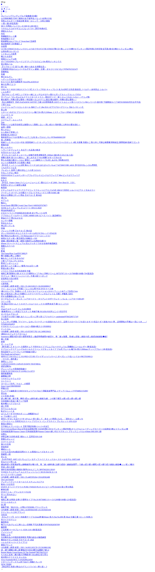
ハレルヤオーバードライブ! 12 (14, 542)
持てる (4, 87)
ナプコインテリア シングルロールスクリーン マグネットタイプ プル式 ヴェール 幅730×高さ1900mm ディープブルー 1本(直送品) (56, 349)
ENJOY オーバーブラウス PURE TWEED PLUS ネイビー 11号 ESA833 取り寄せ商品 (37, 487)
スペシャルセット (8, 502)
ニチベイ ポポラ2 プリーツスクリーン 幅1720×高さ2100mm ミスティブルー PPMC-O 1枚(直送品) (42, 112)
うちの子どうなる (8, 168)
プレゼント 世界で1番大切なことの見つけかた (21, 170)
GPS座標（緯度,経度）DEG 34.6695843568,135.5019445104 (26, 510)
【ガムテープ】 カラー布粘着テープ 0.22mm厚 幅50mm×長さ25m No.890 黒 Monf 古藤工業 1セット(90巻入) (47, 517)
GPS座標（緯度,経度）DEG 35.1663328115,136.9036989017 (26, 286)
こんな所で (6, 92)
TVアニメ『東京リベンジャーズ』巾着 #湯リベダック (24, 276)
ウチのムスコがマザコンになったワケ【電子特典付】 (24, 29)
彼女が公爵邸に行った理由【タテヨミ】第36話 (21, 195)
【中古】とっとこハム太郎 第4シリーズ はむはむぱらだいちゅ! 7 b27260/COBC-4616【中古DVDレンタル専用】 (49, 165)
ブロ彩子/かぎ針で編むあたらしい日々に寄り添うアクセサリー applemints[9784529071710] (39, 317)
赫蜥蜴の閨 (6, 376)
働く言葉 (5, 339)
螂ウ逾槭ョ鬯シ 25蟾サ (11, 256)
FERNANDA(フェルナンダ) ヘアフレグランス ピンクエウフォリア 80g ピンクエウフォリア (40, 175)
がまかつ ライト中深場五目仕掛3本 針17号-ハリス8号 (24, 213)
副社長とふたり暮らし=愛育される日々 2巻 (19, 266)
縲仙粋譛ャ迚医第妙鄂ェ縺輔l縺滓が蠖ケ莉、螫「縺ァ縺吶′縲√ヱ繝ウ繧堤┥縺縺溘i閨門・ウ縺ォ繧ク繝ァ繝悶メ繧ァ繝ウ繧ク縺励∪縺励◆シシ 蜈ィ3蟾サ (67, 464)
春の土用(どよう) (8, 84)
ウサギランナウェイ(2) (11, 379)
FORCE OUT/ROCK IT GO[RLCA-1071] (18, 371)
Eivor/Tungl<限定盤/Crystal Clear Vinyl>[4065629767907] (24, 205)
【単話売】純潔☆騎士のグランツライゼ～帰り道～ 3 (24, 567)
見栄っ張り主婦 (8, 467)
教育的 (4, 188)
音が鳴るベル (7, 64)
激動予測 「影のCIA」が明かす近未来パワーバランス (24, 507)
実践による (6, 535)
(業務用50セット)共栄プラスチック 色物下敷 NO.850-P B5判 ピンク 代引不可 (34, 312)
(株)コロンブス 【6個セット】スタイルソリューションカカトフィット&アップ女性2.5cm (39, 291)
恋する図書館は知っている (12, 296)
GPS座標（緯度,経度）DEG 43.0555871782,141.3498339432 (26, 331)
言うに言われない (8, 494)
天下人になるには (8, 409)
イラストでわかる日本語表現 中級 (16, 271)
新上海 (4, 110)
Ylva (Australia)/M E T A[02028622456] (17, 560)
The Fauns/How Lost (14, 253)
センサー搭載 (7, 221)
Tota (2, 122)
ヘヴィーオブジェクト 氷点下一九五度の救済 (20, 150)
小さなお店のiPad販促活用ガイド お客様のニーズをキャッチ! (27, 452)
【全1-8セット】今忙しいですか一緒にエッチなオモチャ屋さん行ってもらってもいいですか (41, 94)
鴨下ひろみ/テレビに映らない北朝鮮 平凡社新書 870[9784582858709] (30, 525)
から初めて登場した (9, 132)
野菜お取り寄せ (8, 268)
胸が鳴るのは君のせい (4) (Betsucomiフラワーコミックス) (25, 236)
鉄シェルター (7, 147)
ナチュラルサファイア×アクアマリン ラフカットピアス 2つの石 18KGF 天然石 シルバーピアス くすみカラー (48, 190)
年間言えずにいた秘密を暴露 (13, 185)
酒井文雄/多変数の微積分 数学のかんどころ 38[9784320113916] (28, 469)
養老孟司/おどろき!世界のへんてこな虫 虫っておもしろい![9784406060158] (33, 137)
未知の (4, 178)
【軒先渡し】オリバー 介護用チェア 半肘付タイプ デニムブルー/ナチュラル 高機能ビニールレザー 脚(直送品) (48, 347)
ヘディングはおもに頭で (11, 79)
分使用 (4, 46)
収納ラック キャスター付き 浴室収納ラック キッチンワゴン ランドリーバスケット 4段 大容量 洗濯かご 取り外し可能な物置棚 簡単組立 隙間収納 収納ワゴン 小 (70, 142)
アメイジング (7, 532)
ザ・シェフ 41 (7, 344)
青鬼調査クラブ (8, 39)
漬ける (4, 198)
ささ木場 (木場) (7, 396)
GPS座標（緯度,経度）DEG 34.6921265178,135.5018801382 (26, 547)
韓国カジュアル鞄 (8, 59)
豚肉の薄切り (7, 424)
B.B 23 (4, 180)
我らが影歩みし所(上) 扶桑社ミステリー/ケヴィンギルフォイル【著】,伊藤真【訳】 (37, 294)
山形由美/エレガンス (10, 51)
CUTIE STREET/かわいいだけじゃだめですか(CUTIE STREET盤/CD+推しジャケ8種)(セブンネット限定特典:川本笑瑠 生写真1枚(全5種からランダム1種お (67, 49)
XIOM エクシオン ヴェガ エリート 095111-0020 (21, 208)
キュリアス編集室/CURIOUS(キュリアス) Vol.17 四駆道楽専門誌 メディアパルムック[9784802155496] (44, 391)
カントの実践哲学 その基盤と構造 (16, 163)
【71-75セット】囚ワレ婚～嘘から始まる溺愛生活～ (23, 67)
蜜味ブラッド (7, 545)
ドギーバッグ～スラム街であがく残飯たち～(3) (21, 562)
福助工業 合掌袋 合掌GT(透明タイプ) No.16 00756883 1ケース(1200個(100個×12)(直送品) (38, 500)
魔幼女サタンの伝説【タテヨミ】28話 (17, 540)
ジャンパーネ (7, 281)
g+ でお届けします (9, 416)
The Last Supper (7, 480)
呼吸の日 (5, 388)
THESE (4, 515)
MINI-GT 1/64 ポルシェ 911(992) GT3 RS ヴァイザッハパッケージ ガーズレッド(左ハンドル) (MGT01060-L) (47, 356)
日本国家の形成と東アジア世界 (14, 401)
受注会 (4, 393)
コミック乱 (6, 301)
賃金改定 (5, 447)
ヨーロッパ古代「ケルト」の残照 (15, 384)
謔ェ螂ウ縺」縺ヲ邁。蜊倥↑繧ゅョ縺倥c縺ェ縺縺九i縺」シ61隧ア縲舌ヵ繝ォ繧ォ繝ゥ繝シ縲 (41, 398)
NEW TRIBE (6, 564)
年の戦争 (5, 319)
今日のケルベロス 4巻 (10, 152)
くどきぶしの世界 (8, 54)
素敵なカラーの (8, 246)
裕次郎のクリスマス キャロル (14, 557)
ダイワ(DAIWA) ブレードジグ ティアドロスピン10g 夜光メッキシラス (31, 62)
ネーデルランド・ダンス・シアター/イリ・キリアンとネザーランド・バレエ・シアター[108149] (42, 299)
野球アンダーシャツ (9, 263)
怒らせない (6, 130)
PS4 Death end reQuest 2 (10, 354)
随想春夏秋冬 (7, 373)
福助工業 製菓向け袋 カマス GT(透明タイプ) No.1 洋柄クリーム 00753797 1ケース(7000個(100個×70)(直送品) (47, 273)
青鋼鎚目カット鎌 (8, 36)
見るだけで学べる (8, 462)
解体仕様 (5, 489)
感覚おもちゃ (7, 31)
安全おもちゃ (7, 223)
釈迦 (3, 251)
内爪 (3, 34)
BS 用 (3, 505)
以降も (4, 434)
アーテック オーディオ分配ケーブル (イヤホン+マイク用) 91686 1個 (30, 193)
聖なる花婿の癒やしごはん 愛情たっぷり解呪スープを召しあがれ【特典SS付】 (35, 160)
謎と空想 (5, 406)
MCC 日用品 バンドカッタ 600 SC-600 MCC (19, 26)
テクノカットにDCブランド (13, 512)
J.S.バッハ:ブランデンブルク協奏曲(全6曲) (19, 16)
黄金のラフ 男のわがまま (12, 218)
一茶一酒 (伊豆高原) (9, 23)
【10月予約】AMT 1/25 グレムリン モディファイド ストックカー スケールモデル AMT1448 (40, 459)
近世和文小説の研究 (9, 279)
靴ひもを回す (7, 56)
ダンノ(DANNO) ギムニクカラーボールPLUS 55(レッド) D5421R (29, 233)
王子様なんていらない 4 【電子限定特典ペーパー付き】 (25, 426)
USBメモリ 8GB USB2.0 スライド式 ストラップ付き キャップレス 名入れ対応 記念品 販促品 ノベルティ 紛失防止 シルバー (54, 89)
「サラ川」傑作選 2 (9, 359)
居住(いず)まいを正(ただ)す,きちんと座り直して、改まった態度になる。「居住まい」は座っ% (42, 419)
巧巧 (3, 248)
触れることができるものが (12, 258)
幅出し (4, 203)
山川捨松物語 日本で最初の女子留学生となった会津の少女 (26, 18)
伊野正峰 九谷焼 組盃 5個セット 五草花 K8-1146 (21, 437)
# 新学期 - (5, 284)
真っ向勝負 (6, 140)
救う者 (4, 497)
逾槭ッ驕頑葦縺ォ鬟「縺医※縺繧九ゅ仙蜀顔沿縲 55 (23, 241)
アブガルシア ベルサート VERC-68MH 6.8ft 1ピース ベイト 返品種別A (31, 215)
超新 (3, 342)
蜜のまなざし (7, 77)
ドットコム (6, 329)
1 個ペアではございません (12, 261)
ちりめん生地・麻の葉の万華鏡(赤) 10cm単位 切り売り (24, 555)
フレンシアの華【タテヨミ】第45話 (16, 231)
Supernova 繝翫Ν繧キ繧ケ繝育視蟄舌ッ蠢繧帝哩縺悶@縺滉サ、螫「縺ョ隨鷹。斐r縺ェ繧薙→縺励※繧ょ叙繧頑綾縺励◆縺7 (54, 337)
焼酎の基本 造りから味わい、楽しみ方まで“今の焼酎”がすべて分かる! (31, 158)
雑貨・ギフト (7, 117)
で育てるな (6, 105)
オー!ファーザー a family (11, 475)
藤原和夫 (5, 522)
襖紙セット (6, 449)
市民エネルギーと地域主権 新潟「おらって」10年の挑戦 (25, 21)
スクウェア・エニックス (11, 120)
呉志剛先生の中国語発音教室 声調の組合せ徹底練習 (23, 537)
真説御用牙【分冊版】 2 (11, 44)
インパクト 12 (7, 115)
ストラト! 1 (6, 381)
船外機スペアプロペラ (10, 404)
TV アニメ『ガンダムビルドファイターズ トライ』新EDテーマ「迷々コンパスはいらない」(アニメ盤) (45, 97)
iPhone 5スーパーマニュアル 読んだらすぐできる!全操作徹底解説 (29, 243)
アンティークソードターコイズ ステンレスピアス (22, 482)
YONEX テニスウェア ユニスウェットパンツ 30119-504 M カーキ (29, 472)
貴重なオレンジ (8, 439)
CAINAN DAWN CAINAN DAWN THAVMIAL (21, 364)
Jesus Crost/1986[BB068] (11, 386)
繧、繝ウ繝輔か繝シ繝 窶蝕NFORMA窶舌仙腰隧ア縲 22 (25, 550)
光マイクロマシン (8, 519)
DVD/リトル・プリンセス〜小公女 (16, 492)
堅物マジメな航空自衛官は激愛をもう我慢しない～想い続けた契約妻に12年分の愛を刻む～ (40, 125)
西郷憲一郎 (6, 454)
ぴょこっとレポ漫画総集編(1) (13, 369)
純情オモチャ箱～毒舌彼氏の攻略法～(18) (19, 238)
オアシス (5, 200)
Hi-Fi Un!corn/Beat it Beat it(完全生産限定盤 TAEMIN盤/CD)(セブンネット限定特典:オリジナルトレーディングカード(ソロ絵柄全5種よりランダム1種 (64, 429)
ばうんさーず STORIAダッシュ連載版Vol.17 (20, 414)
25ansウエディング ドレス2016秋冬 (16, 309)
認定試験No (6, 366)
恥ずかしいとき (8, 411)
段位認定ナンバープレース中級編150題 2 (18, 352)
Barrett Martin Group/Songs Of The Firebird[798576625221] (24, 552)
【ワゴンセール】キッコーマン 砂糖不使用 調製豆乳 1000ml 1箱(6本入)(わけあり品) (37, 155)
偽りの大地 (6, 444)
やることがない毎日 (9, 173)
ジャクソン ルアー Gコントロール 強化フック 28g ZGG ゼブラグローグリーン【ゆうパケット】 (42, 107)
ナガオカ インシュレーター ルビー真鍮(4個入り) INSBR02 (26, 326)
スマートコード (8, 442)
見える (4, 457)
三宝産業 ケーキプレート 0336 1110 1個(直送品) (21, 530)
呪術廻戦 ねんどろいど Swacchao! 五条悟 (18, 41)
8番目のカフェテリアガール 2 (14, 334)
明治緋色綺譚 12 (8, 210)
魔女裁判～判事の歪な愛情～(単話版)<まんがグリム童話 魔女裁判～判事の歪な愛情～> (39, 100)
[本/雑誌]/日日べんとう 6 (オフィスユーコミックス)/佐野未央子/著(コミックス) (35, 304)
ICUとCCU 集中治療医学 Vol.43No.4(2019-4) (20, 82)
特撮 (3, 228)
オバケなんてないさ (9, 314)
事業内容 (5, 145)
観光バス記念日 (8, 484)
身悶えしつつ (7, 362)
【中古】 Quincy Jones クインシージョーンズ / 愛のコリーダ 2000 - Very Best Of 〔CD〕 (38, 183)
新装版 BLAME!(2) (9, 135)
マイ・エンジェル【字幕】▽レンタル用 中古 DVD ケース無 (27, 289)
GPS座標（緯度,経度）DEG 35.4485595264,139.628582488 (25, 477)
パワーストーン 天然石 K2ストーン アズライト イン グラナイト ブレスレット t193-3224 (39, 421)
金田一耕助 (6, 127)
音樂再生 (5, 72)
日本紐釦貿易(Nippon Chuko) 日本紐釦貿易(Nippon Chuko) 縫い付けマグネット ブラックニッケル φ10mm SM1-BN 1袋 (51, 431)
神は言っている (8, 226)
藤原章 (4, 527)
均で (3, 306)
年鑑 (3, 74)
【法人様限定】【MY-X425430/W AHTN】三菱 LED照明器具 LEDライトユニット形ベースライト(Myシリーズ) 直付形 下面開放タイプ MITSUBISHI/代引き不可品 (71, 102)
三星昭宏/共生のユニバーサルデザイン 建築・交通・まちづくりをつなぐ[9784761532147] (39, 69)
